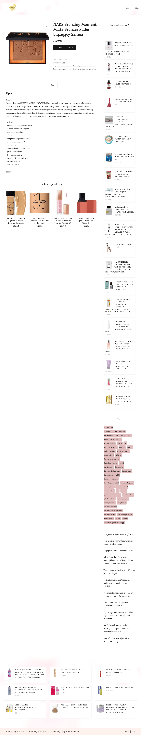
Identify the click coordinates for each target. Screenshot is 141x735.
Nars (63, 62)
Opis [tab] (52, 85)
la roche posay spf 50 (111, 483)
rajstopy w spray (123, 499)
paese (64, 69)
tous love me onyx (89, 69)
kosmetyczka (126, 471)
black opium (108, 435)
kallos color (119, 467)
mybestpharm (109, 487)
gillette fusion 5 (109, 451)
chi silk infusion (109, 443)
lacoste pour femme (111, 479)
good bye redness (123, 451)
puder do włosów (74, 69)
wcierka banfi (109, 519)
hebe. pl (118, 455)
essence (129, 447)
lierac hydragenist (127, 483)
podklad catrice (128, 495)
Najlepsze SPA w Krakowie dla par (119, 550)
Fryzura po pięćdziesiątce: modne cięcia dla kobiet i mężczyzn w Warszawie (118, 615)
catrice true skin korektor (113, 439)
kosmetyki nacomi (80, 66)
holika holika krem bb (112, 459)
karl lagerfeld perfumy (112, 471)
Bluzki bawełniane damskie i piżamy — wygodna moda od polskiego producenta (116, 628)
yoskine (125, 519)
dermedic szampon (64, 66)
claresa (119, 443)
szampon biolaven (110, 507)
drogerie (122, 447)
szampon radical (110, 515)
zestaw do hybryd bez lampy (114, 523)
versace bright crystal (125, 515)
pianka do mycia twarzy (112, 495)
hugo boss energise (111, 463)
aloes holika (108, 427)
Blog (137, 8)
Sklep (128, 8)
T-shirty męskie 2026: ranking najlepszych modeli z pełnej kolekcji (117, 583)
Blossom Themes (49, 731)
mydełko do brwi (122, 487)
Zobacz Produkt (65, 47)
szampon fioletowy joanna (113, 511)
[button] (46, 26)
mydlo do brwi (109, 491)
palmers (124, 491)
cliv (125, 443)
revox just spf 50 (110, 503)
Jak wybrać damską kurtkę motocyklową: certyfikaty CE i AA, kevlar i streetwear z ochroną (119, 560)
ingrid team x (108, 467)
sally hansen (122, 503)
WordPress (74, 731)
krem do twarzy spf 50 (112, 475)
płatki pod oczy (109, 499)
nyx (117, 491)
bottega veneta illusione (123, 435)
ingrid (122, 463)
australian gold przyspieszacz (114, 431)
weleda (118, 519)
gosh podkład (109, 455)
